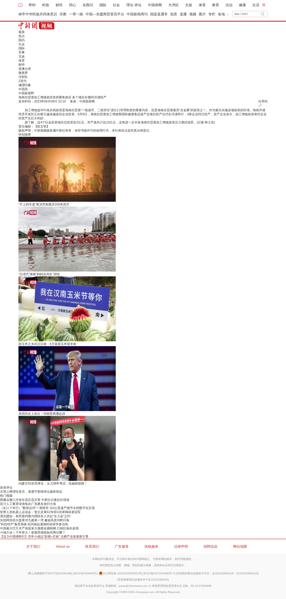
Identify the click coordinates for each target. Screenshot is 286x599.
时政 (45, 5)
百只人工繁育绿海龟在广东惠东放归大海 (28, 504)
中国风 (23, 89)
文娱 (188, 5)
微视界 (23, 72)
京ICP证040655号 (85, 573)
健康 (242, 5)
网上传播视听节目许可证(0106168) (50, 573)
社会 (116, 5)
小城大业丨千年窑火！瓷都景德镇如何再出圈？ (32, 532)
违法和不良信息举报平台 (89, 585)
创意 (173, 14)
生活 (255, 5)
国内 (21, 40)
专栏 (211, 14)
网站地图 (240, 546)
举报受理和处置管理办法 (167, 585)
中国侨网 (155, 5)
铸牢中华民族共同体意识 (37, 14)
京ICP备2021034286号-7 (159, 573)
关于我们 (33, 546)
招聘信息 (211, 546)
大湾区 (173, 5)
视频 (192, 14)
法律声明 (181, 546)
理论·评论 (133, 5)
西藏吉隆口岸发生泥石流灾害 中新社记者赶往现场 (34, 499)
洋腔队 (23, 77)
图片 (202, 14)
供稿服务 (151, 546)
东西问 (87, 5)
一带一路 (76, 14)
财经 (59, 5)
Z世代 (22, 81)
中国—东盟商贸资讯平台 (105, 14)
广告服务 (122, 546)
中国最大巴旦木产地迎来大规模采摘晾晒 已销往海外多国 (39, 528)
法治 (228, 5)
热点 (21, 36)
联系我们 (92, 546)
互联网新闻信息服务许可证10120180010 (143, 579)
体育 (202, 5)
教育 (215, 5)
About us (63, 546)
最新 (21, 32)
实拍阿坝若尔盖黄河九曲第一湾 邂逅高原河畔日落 (34, 520)
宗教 (63, 14)
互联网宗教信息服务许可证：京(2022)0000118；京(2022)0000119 (217, 573)
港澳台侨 (24, 68)
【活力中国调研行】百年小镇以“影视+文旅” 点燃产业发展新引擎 (44, 536)
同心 (72, 5)
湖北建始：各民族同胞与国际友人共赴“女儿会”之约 (35, 516)
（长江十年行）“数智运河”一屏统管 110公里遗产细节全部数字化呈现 (47, 508)
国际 (102, 5)
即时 (32, 5)
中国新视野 (26, 93)
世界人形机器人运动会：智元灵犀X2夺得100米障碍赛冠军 (40, 512)
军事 (21, 52)
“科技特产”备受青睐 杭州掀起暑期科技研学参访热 (34, 524)
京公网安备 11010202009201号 (122, 573)
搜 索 (264, 14)
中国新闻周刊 (137, 14)
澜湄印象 (24, 85)
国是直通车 (159, 14)
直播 (183, 14)
